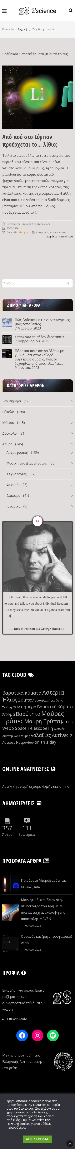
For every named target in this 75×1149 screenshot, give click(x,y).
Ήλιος (9, 699)
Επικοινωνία (17, 1019)
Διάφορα (13, 495)
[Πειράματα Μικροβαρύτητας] (10, 883)
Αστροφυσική (58, 232)
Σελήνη (7, 707)
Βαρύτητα (28, 714)
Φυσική (12, 484)
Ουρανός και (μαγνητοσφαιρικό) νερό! (46, 939)
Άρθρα (7, 444)
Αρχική (22, 29)
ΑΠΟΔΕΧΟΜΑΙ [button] (37, 1139)
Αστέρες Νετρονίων (18, 742)
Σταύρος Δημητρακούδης (36, 223)
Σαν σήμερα (11, 401)
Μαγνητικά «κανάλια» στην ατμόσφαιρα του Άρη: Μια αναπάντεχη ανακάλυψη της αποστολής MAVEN (43, 909)
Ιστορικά (13, 506)
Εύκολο (8, 412)
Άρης (59, 700)
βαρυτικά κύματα (21, 693)
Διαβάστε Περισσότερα (59, 236)
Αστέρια (53, 692)
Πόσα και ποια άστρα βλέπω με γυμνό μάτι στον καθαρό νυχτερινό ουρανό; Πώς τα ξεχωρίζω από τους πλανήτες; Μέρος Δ (39, 357)
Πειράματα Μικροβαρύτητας (43, 880)
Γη (50, 728)
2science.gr (41, 1112)
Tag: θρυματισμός (43, 29)
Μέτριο (8, 422)
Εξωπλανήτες (45, 700)
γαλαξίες (41, 734)
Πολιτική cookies (18, 1123)
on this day (45, 742)
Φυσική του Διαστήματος (26, 463)
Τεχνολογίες (16, 474)
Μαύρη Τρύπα (42, 721)
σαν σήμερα (24, 707)
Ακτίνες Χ (62, 735)
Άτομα (8, 714)
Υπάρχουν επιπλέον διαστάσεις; (40, 337)
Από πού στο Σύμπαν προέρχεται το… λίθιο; (30, 140)
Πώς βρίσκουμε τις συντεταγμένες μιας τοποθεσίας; (42, 322)
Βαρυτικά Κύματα (55, 707)
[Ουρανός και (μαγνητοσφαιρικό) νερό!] (10, 943)
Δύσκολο (9, 433)
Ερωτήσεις (27, 834)
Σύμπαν (26, 700)
